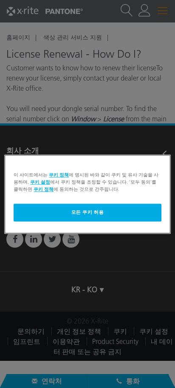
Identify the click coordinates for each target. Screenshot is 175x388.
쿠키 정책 (59, 175)
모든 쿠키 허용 (87, 212)
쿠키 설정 (40, 182)
